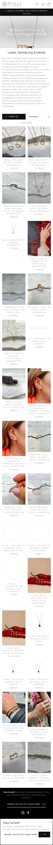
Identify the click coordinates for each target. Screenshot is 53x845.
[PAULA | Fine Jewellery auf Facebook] (28, 812)
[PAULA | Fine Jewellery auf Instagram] (22, 812)
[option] (26, 12)
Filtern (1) (13, 116)
